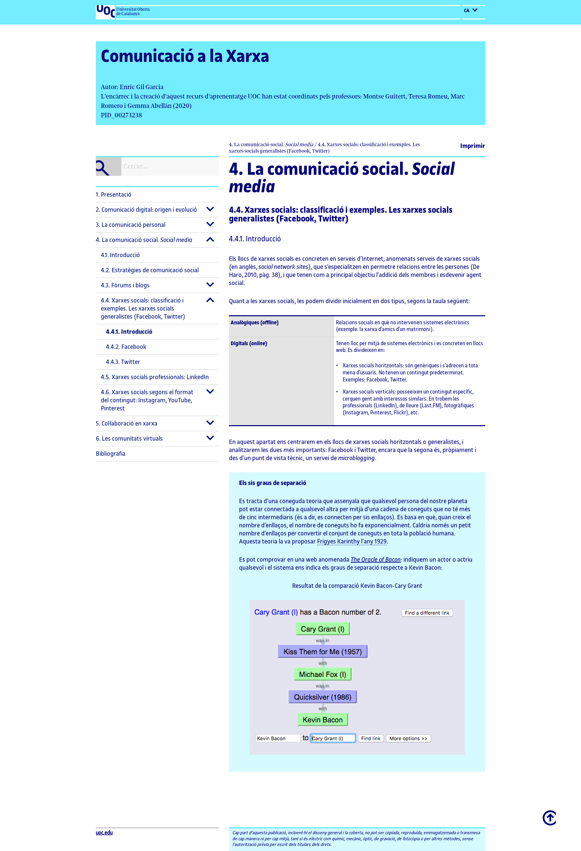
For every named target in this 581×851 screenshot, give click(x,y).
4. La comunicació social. (144, 240)
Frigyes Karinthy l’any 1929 (352, 541)
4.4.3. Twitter (123, 362)
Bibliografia (110, 453)
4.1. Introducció (120, 255)
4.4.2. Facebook (126, 346)
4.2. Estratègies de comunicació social (150, 270)
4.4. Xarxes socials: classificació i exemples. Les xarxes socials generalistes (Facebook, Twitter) (143, 308)
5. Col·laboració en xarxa (126, 423)
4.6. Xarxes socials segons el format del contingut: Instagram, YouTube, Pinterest (147, 400)
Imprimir (472, 146)
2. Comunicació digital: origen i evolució (146, 209)
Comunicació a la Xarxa (185, 56)
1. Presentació (113, 194)
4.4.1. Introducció (129, 331)
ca (467, 10)
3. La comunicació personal (130, 224)
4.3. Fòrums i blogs (125, 285)
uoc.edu (104, 833)
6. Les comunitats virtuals (129, 438)
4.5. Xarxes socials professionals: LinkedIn (155, 377)
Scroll (550, 814)
